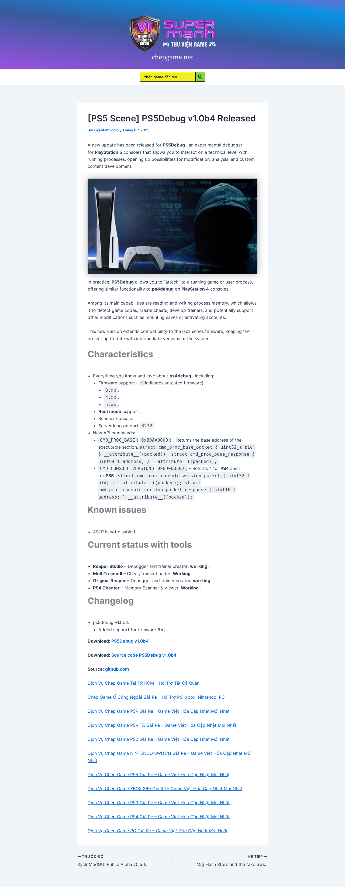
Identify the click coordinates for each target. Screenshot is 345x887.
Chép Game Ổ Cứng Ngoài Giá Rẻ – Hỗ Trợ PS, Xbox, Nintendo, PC (156, 697)
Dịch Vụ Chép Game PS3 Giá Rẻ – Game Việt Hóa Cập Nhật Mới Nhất (159, 802)
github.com (117, 669)
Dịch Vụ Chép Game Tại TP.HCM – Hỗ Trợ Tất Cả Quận (143, 683)
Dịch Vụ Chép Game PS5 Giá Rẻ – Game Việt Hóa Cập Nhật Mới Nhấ (158, 774)
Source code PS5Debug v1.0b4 (144, 655)
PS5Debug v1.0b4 (130, 641)
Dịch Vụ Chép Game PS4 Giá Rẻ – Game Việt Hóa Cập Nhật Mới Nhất (159, 816)
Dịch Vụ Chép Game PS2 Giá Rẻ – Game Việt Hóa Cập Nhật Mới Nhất (159, 739)
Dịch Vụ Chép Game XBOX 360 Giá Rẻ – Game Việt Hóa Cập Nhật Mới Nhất (165, 788)
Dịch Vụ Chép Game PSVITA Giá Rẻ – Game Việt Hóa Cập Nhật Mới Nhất (162, 725)
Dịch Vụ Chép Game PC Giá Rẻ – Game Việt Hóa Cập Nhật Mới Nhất (157, 830)
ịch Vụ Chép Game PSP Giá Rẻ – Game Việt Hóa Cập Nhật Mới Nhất (160, 711)
